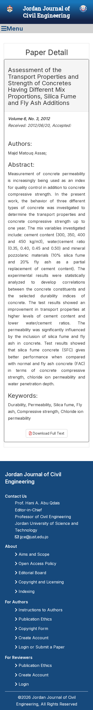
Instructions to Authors (39, 609)
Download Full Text (48, 433)
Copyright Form (32, 628)
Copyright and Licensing (40, 581)
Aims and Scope (33, 554)
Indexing (25, 591)
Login (23, 684)
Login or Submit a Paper (41, 646)
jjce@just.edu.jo (33, 536)
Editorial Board (31, 572)
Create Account (32, 637)
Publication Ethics (34, 619)
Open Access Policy (36, 563)
